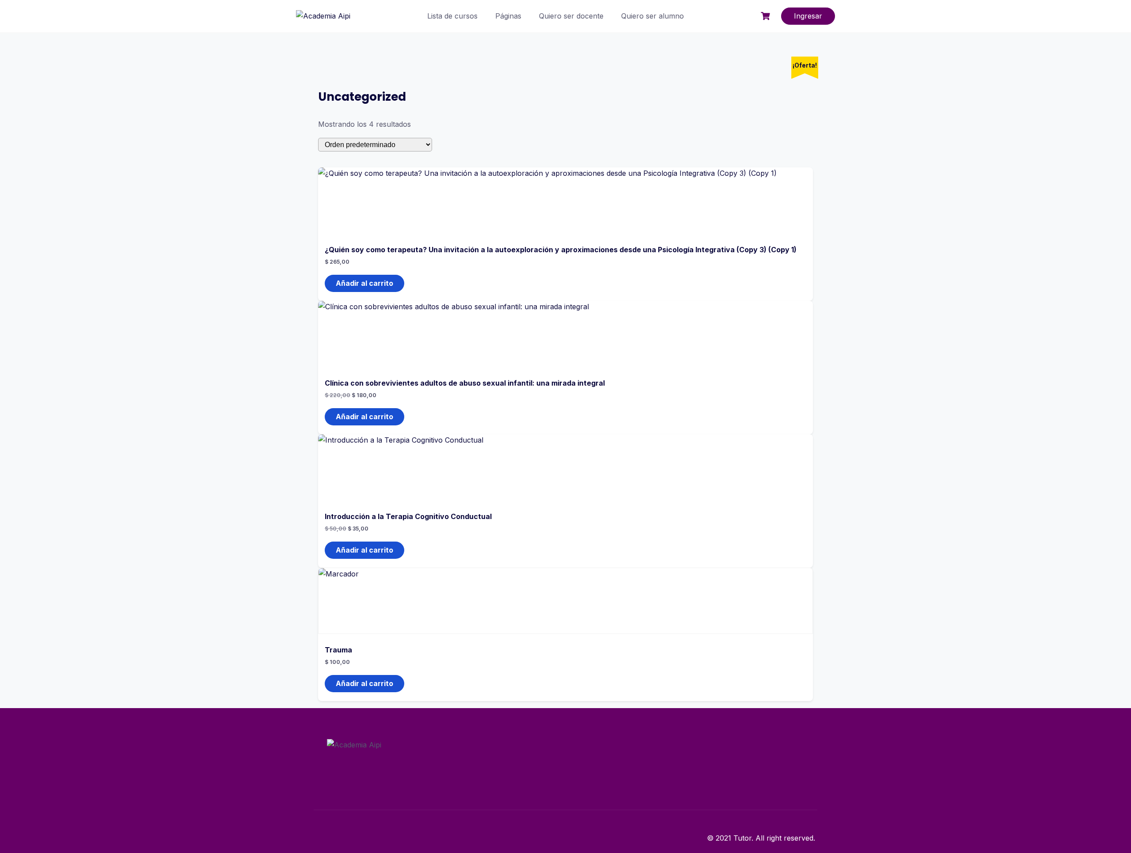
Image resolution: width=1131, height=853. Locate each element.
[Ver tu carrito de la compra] (766, 16)
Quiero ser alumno (652, 15)
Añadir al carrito (364, 283)
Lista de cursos (452, 15)
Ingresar (808, 15)
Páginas (508, 15)
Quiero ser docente (571, 15)
